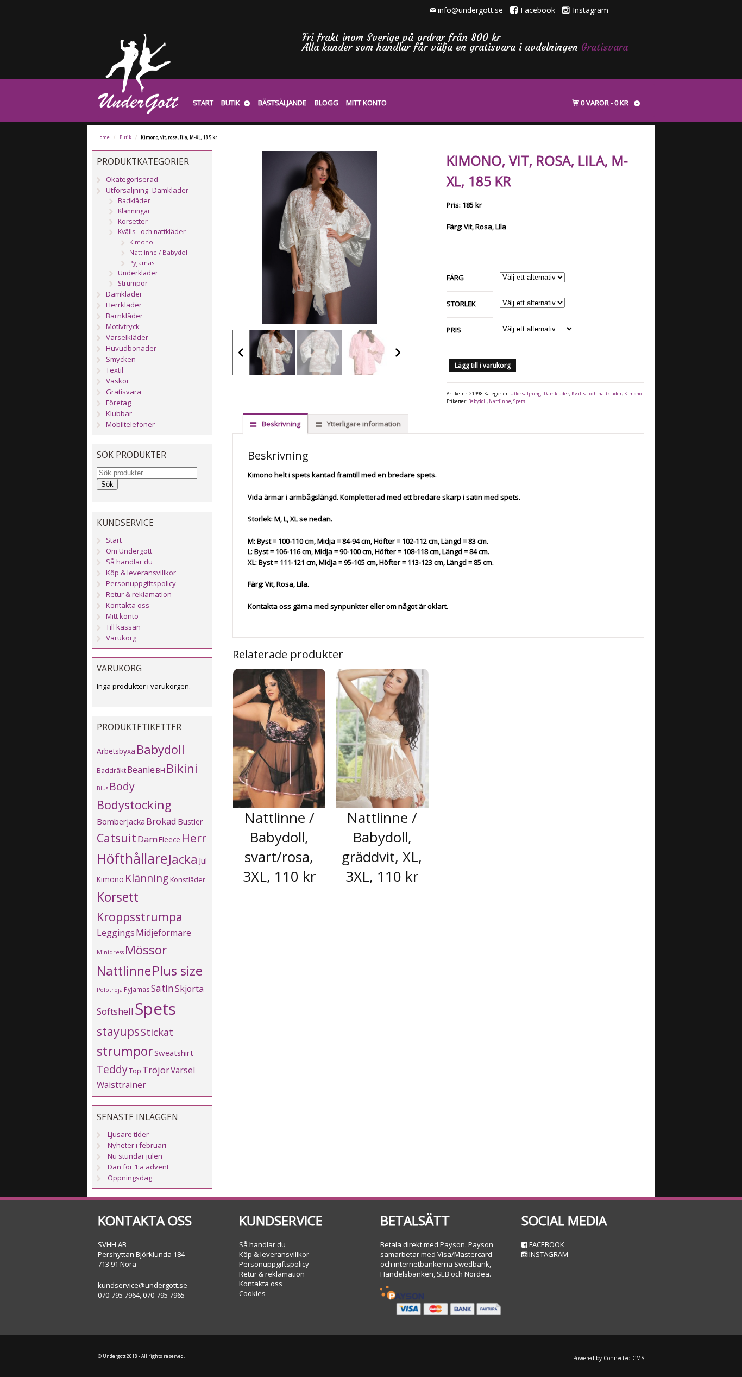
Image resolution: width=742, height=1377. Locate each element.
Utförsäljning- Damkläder (539, 394)
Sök (107, 484)
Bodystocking (134, 805)
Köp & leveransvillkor (141, 572)
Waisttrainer (121, 1085)
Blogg (326, 103)
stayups (118, 1031)
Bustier (190, 821)
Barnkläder (124, 315)
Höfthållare (132, 858)
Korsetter (133, 221)
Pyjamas (142, 263)
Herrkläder (124, 305)
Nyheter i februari (137, 1145)
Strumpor (133, 283)
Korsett (118, 897)
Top (135, 1071)
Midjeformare (163, 933)
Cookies (252, 1293)
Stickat (157, 1032)
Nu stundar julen (135, 1156)
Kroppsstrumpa (140, 917)
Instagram (590, 10)
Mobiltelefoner (130, 424)
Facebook (537, 10)
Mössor (146, 949)
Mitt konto (366, 103)
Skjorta (189, 989)
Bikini (182, 768)
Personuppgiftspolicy (141, 583)
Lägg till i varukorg (483, 365)
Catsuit (116, 838)
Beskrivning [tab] (280, 424)
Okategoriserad (132, 179)
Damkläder (124, 294)
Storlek (461, 304)
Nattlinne (500, 401)
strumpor (125, 1051)
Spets (519, 401)
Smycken (121, 359)
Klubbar (119, 413)
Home (103, 137)
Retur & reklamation (139, 594)
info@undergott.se (470, 10)
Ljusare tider (128, 1134)
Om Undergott (129, 551)
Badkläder (134, 200)
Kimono (633, 394)
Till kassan (123, 627)
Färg (455, 277)
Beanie (141, 770)
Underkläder (138, 273)
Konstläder (187, 879)
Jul (203, 860)
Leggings (116, 933)
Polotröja (110, 990)
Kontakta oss (127, 605)
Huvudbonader (131, 348)
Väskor (117, 381)
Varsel (183, 1070)
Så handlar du (129, 562)
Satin (162, 988)
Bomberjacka (121, 821)
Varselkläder (127, 337)
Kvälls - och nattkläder (596, 394)
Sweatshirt (173, 1052)
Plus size (177, 970)
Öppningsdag (130, 1178)
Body (122, 786)
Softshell (115, 1011)
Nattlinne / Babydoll (159, 252)
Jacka (183, 859)
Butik (230, 103)
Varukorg (121, 638)
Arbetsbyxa (116, 751)
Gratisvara (604, 47)
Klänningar (134, 211)
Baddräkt (111, 770)
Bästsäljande (282, 103)
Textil (114, 370)
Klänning (147, 878)
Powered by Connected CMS (608, 1358)
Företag (118, 402)
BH (160, 770)
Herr (193, 838)
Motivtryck (123, 326)
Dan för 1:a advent (138, 1167)
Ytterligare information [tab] (363, 424)
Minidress (110, 952)
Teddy (112, 1069)
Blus (102, 788)
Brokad (161, 821)
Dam (147, 839)
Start (203, 103)
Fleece (169, 839)
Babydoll (477, 401)
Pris (454, 330)
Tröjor (155, 1070)
